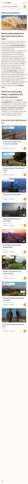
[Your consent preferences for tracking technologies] (2, 481)
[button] (24, 127)
